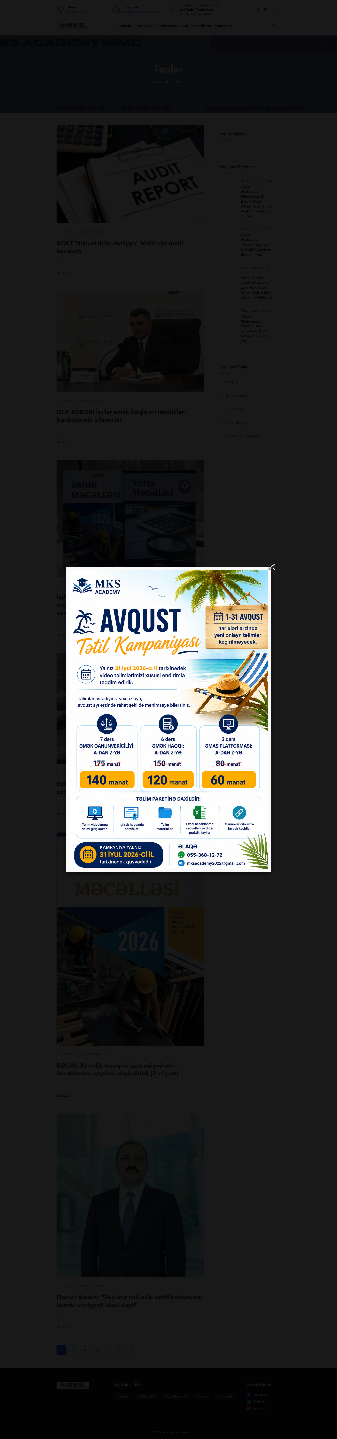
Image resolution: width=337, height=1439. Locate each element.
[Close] (271, 566)
